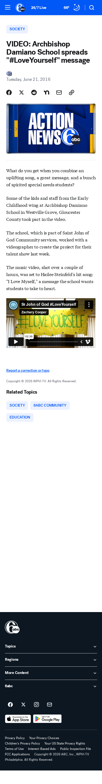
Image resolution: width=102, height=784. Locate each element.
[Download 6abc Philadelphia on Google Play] (47, 719)
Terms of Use (14, 748)
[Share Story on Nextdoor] (46, 92)
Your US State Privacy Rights (64, 743)
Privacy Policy (15, 738)
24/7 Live (39, 7)
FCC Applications (17, 754)
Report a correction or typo (27, 370)
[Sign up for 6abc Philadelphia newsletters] (49, 704)
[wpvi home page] (12, 627)
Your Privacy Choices (44, 738)
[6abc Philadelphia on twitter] (23, 704)
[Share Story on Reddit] (34, 92)
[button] (7, 7)
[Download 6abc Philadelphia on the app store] (18, 719)
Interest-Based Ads (42, 748)
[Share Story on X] (21, 92)
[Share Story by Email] (59, 92)
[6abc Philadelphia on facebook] (10, 704)
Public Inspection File (75, 748)
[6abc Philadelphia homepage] (21, 7)
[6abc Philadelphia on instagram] (36, 704)
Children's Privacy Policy (22, 743)
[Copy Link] (71, 92)
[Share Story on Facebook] (9, 92)
